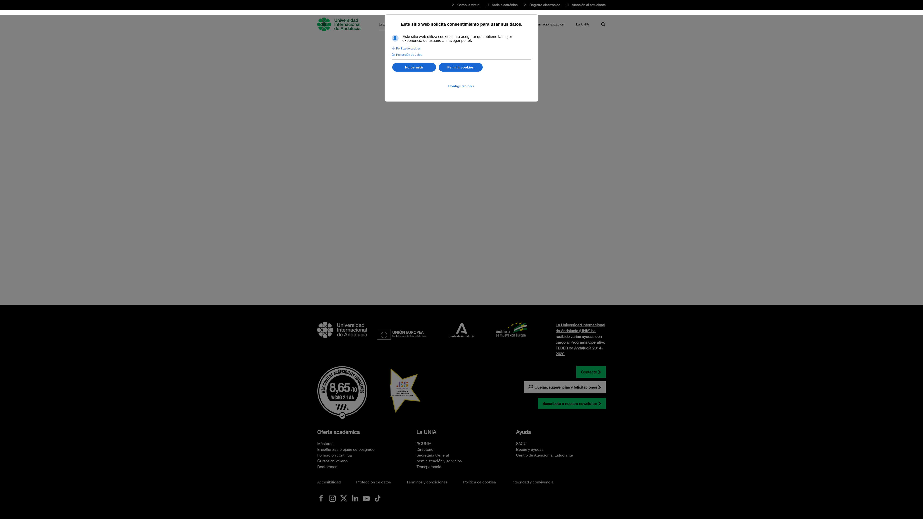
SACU (521, 443)
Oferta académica (338, 432)
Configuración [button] (461, 86)
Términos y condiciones (427, 482)
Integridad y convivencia (532, 482)
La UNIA (426, 432)
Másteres (325, 443)
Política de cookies (479, 482)
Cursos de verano (332, 461)
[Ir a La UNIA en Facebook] (321, 498)
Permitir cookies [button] (460, 67)
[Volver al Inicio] (339, 24)
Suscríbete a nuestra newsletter (570, 403)
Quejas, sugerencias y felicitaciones (566, 387)
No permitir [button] (414, 67)
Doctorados (327, 466)
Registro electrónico (545, 5)
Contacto (589, 372)
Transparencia (429, 466)
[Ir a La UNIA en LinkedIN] (355, 498)
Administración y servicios (439, 461)
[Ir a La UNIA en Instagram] (332, 498)
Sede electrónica (505, 5)
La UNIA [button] (582, 24)
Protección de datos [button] (409, 54)
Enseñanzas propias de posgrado (345, 449)
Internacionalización (548, 24)
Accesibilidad (329, 482)
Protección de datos (373, 482)
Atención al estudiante (589, 5)
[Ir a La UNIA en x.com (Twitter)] (344, 498)
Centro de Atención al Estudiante (544, 455)
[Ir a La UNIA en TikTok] (377, 498)
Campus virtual (468, 5)
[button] (603, 24)
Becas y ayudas (529, 449)
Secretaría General (433, 455)
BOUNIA (424, 443)
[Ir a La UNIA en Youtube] (366, 498)
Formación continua (334, 455)
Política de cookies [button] (408, 48)
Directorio (425, 449)
